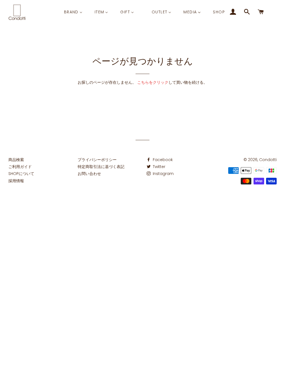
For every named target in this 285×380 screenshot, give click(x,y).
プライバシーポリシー (97, 159)
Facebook (162, 159)
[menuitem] (73, 12)
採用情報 (16, 181)
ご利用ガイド (20, 166)
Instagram (163, 173)
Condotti (268, 159)
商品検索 (16, 159)
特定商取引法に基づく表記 (101, 166)
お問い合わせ (89, 173)
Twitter (158, 166)
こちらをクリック (152, 82)
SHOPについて (21, 173)
